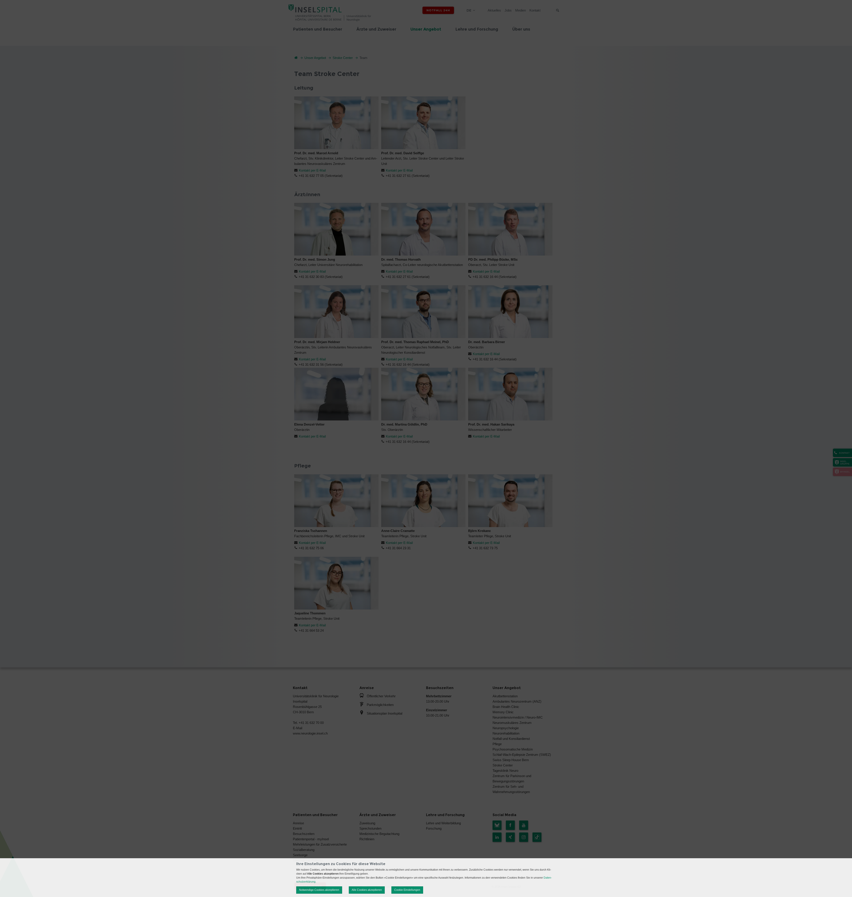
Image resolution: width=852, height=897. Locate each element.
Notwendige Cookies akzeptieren (319, 889)
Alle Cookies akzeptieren (367, 889)
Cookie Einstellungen (407, 889)
